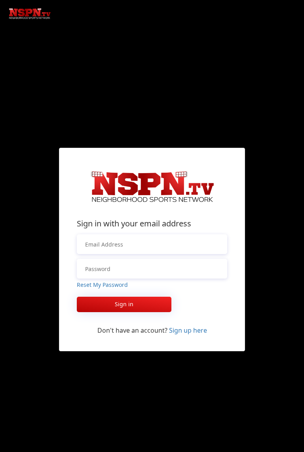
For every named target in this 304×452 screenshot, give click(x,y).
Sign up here (188, 330)
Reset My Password (102, 284)
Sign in (124, 304)
